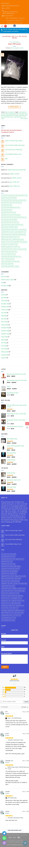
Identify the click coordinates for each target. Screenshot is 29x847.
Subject (2, 647)
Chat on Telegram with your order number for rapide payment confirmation (15, 30)
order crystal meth (16, 247)
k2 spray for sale (5, 244)
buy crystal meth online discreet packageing (11, 215)
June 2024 (3, 343)
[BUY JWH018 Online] (6, 798)
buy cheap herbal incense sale (8, 559)
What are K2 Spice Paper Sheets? (13, 141)
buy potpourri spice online (7, 583)
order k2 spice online (18, 613)
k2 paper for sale (5, 242)
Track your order (10, 20)
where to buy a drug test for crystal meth (10, 261)
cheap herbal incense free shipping (9, 588)
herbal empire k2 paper (20, 591)
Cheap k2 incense (21, 588)
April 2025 (3, 319)
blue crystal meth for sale (21, 195)
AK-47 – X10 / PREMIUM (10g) (14, 718)
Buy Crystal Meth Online (7, 210)
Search (26, 702)
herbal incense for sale (14, 593)
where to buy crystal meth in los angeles (10, 266)
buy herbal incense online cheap (8, 564)
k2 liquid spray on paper (15, 603)
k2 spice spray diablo (14, 242)
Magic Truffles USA (14, 182)
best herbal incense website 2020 (9, 554)
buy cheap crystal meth (6, 200)
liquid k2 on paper (13, 244)
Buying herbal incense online (8, 576)
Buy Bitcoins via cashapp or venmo (14, 23)
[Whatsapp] (4, 838)
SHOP (7, 18)
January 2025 (4, 325)
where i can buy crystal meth (8, 259)
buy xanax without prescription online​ (9, 230)
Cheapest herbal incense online (8, 586)
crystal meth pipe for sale (20, 232)
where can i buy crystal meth (20, 249)
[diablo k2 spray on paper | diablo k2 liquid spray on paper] (6, 768)
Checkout (17, 20)
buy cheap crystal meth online (19, 200)
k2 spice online (5, 608)
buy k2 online (17, 579)
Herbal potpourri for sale (16, 598)
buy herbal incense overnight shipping (9, 571)
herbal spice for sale (6, 601)
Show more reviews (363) (14, 830)
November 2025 (5, 307)
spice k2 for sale (17, 615)
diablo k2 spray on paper (18, 239)
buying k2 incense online (20, 576)
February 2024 (4, 352)
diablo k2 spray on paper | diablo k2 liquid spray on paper (18, 768)
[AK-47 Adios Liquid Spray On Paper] (6, 740)
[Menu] (2, 26)
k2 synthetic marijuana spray (8, 610)
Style (10, 42)
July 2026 (3, 295)
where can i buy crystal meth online (9, 252)
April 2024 (3, 346)
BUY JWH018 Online (12, 798)
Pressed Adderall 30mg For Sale (13, 154)
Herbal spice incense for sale (18, 601)
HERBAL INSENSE (14, 174)
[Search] (5, 26)
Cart (21, 20)
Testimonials (22, 18)
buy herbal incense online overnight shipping (11, 566)
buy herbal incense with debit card (9, 574)
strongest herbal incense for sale (9, 618)
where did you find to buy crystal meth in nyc (11, 257)
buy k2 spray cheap (15, 581)
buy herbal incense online (7, 561)
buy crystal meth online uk (7, 217)
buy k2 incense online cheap (7, 579)
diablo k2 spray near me (7, 239)
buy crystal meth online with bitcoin (9, 220)
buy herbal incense (20, 559)
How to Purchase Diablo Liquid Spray (14, 145)
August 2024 (4, 337)
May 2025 (3, 316)
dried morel (4, 277)
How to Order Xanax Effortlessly (13, 150)
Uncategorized (16, 42)
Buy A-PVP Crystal (14, 44)
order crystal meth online (7, 249)
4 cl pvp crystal (21, 112)
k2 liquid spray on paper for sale (8, 606)
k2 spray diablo (23, 242)
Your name (3, 634)
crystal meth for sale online (7, 232)
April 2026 (3, 298)
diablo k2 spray (5, 237)
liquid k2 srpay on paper (7, 280)
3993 (6, 159)
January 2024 (4, 355)
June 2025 (3, 313)
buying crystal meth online (17, 225)
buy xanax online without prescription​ (9, 227)
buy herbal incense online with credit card (10, 569)
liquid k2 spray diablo (6, 247)
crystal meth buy (22, 230)
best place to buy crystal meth (8, 195)
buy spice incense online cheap (20, 583)
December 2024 (5, 328)
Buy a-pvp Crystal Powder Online (8, 115)
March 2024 (4, 349)
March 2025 (4, 322)
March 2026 (4, 301)
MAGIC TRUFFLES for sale (7, 613)
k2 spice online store (13, 608)
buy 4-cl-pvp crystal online (22, 114)
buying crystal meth (6, 225)
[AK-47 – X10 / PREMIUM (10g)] (6, 718)
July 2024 (3, 340)
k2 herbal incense (5, 603)
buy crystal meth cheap (6, 205)
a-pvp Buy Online (12, 114)
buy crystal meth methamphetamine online (11, 207)
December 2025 (5, 304)
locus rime (20, 48)
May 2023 (3, 358)
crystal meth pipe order (6, 234)
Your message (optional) (6, 653)
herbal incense (5, 593)
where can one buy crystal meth (8, 254)
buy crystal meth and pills (15, 203)
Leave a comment (24, 118)
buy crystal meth (5, 203)
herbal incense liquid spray (17, 596)
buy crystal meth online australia (8, 212)
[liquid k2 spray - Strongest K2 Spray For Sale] (14, 26)
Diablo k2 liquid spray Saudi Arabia (17, 170)
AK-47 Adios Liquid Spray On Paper (15, 740)
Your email (3, 640)
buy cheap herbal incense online (8, 556)
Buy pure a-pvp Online (19, 115)
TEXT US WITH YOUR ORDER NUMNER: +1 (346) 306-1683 (14, 835)
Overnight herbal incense (7, 615)
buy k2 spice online (6, 581)
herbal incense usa (5, 598)
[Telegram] (4, 833)
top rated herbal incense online (8, 620)
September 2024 (5, 334)
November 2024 (5, 331)
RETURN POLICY (14, 18)
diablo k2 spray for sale (14, 237)
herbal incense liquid (6, 596)
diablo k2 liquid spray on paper (19, 234)
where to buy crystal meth (7, 264)
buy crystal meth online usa (20, 217)
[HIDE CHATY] (4, 843)
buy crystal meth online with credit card (10, 222)
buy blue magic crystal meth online (9, 198)
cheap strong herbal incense (7, 591)
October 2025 (4, 310)
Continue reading (14, 107)
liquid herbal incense (19, 610)
